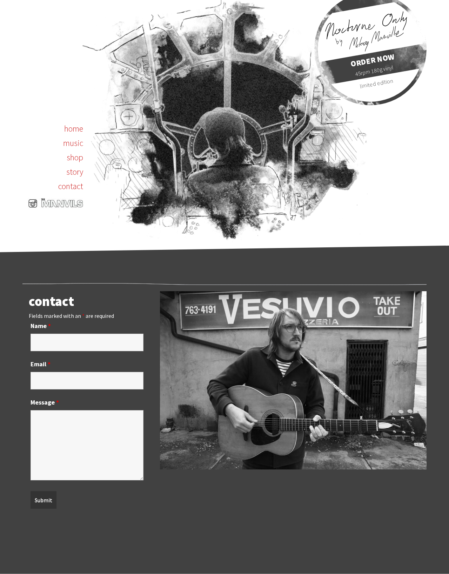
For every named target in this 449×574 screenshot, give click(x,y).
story (74, 171)
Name (41, 326)
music (73, 143)
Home (73, 128)
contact (70, 186)
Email (41, 364)
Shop (75, 157)
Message (45, 402)
